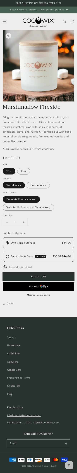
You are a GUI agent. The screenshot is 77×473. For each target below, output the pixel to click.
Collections (13, 353)
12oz (9, 171)
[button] (4, 21)
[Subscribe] (66, 443)
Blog (9, 394)
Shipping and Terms (18, 378)
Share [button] (10, 303)
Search (11, 337)
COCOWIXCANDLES (34, 466)
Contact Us (13, 386)
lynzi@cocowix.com (47, 422)
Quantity (7, 215)
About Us (12, 361)
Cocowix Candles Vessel (21, 199)
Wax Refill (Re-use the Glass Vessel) (28, 207)
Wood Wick (13, 185)
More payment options (38, 295)
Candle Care (14, 369)
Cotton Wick (38, 185)
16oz (23, 171)
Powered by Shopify (49, 466)
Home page (13, 345)
